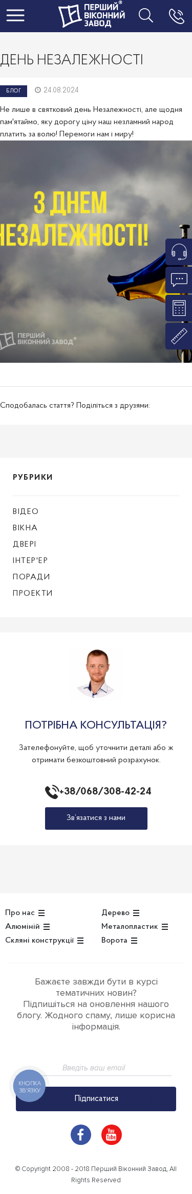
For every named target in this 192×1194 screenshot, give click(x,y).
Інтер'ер (30, 561)
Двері (25, 545)
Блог (13, 91)
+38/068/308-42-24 (103, 792)
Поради (31, 577)
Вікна (25, 528)
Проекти (33, 594)
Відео (26, 512)
